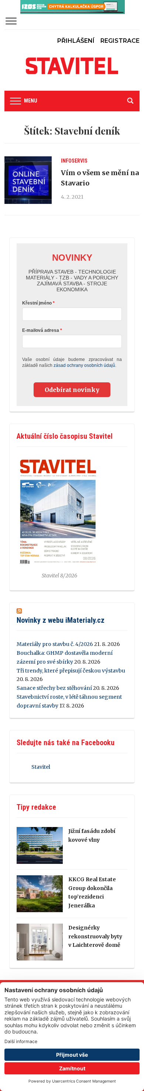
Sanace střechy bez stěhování (54, 688)
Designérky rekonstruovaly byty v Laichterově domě (95, 936)
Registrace (120, 40)
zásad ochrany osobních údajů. (85, 365)
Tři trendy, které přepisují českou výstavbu (71, 670)
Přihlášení (76, 40)
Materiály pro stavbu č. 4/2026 (55, 644)
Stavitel (40, 767)
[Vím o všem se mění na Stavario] (28, 180)
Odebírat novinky (72, 389)
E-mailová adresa (40, 330)
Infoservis (74, 161)
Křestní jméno (37, 303)
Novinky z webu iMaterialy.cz (60, 620)
